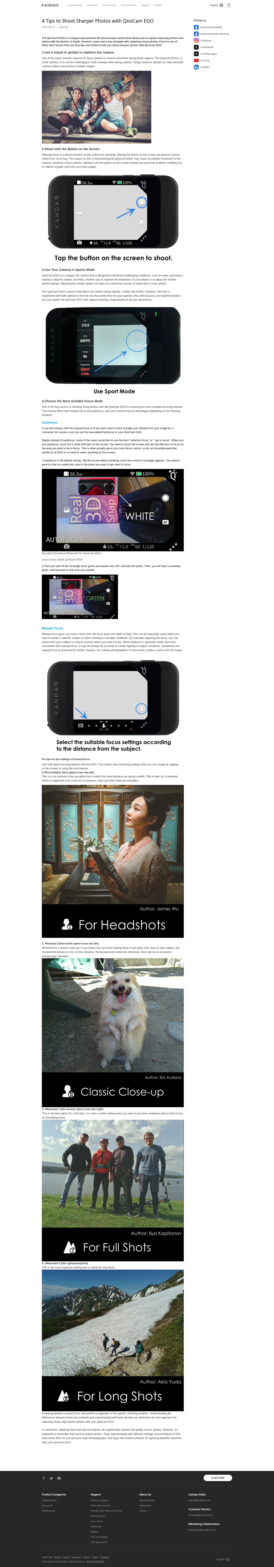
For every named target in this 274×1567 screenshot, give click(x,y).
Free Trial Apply (99, 1536)
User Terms (97, 1521)
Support (145, 5)
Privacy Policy (98, 1515)
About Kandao (147, 1500)
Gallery (94, 1531)
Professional (109, 5)
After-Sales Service (101, 1505)
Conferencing (74, 5)
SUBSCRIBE (218, 1478)
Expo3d (66, 1557)
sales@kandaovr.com (199, 1500)
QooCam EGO (50, 275)
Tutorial (63, 27)
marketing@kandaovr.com (202, 1529)
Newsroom (145, 1505)
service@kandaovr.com (200, 1515)
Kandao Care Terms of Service (106, 1510)
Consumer (92, 5)
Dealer (158, 5)
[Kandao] (54, 5)
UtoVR (94, 1557)
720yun (86, 1557)
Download (96, 1526)
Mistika (57, 1557)
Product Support (99, 1500)
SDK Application (99, 1542)
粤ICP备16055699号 (95, 1561)
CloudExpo (104, 1557)
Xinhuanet (76, 1557)
